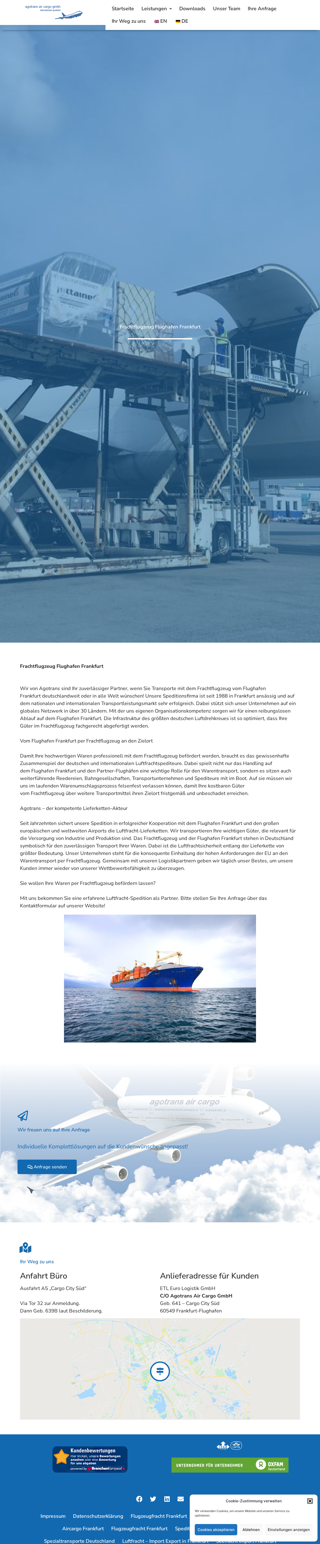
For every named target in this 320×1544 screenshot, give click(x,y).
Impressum (53, 1516)
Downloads (192, 8)
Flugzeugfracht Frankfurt (159, 1516)
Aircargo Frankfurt (83, 1528)
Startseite (123, 8)
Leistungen (154, 8)
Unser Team (226, 8)
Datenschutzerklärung (98, 1516)
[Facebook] (139, 1499)
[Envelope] (180, 1499)
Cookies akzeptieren (216, 1529)
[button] (310, 1501)
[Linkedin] (167, 1499)
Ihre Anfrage (262, 8)
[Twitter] (153, 1499)
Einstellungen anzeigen (289, 1529)
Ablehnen (251, 1529)
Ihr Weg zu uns (129, 21)
